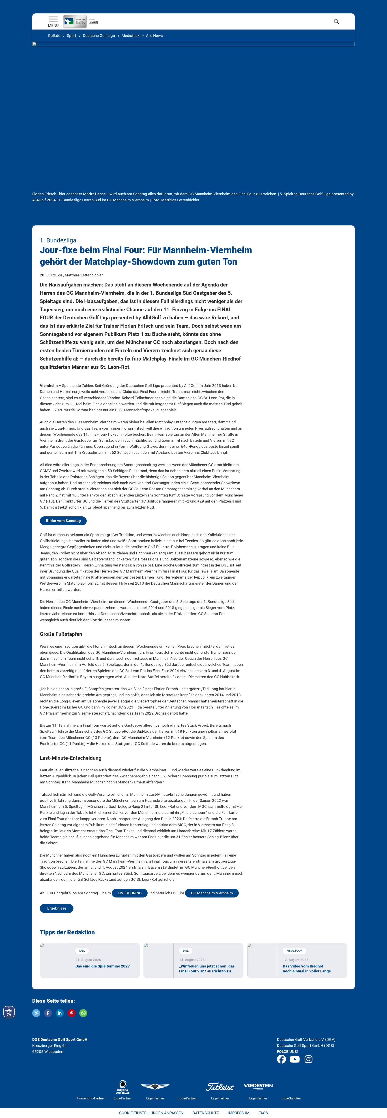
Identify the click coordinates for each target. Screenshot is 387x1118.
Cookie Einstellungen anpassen (151, 1113)
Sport (71, 35)
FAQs (263, 1113)
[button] (36, 1013)
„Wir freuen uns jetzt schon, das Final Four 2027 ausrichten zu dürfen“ (207, 969)
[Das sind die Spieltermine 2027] (55, 960)
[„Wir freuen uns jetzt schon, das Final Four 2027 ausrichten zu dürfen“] (159, 960)
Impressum (238, 1113)
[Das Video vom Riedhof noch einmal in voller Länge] (262, 960)
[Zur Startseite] (53, 19)
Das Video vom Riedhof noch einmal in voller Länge (307, 968)
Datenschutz (206, 1113)
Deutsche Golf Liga (99, 35)
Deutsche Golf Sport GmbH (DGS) (305, 1045)
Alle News (154, 35)
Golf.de (54, 35)
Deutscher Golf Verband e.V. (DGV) (306, 1039)
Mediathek (131, 35)
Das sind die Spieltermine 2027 (102, 966)
